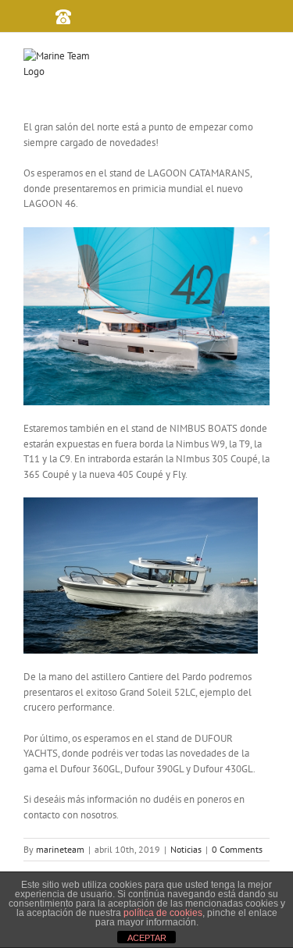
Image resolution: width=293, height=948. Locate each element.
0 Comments (237, 849)
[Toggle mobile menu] (270, 62)
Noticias (186, 849)
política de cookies (162, 912)
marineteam (60, 849)
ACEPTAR (146, 938)
